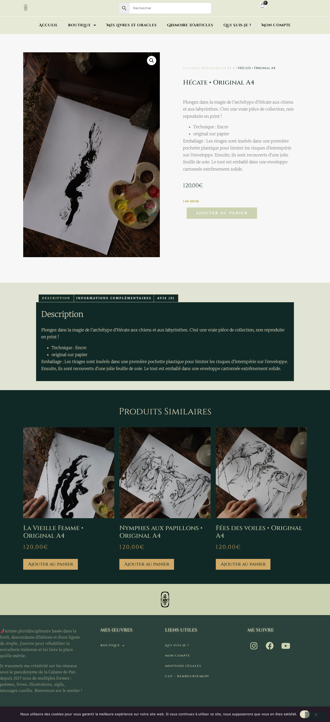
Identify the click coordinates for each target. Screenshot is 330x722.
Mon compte (276, 25)
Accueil (48, 25)
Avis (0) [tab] (166, 298)
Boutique (79, 25)
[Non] (315, 716)
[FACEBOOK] (270, 646)
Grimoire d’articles (190, 25)
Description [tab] (56, 298)
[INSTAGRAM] (254, 646)
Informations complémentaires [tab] (114, 298)
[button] (151, 60)
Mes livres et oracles (131, 25)
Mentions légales (183, 666)
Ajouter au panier (222, 213)
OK (304, 714)
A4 (232, 68)
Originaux (215, 68)
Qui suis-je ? (237, 25)
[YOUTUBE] (286, 646)
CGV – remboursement (187, 676)
